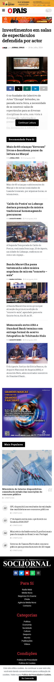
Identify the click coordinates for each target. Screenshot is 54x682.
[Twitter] (21, 573)
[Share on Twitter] (18, 88)
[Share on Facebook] (10, 88)
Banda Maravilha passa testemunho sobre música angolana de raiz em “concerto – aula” (26, 270)
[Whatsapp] (32, 573)
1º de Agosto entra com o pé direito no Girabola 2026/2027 (28, 520)
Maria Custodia (16, 279)
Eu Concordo (28, 678)
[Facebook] (15, 573)
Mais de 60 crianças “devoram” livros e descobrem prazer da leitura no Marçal (25, 150)
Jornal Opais (18, 47)
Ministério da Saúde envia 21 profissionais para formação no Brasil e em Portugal (31, 533)
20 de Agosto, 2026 (30, 279)
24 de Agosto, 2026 (28, 158)
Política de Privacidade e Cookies (36, 675)
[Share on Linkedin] (35, 88)
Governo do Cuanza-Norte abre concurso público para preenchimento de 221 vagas (30, 545)
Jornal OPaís (14, 158)
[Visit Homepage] (17, 10)
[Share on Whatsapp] (27, 88)
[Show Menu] (3, 10)
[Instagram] (38, 573)
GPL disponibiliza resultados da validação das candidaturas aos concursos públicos (30, 508)
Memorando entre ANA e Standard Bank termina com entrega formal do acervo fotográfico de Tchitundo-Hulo (26, 330)
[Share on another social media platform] (44, 88)
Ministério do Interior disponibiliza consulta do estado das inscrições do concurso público (22, 492)
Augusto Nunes (15, 218)
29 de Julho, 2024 (35, 47)
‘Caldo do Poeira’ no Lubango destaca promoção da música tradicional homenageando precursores (24, 209)
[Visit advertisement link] (27, 22)
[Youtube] (27, 573)
